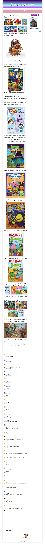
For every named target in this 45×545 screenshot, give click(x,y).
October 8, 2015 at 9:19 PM (8, 491)
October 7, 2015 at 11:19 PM (8, 469)
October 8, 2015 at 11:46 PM (8, 502)
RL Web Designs (23, 541)
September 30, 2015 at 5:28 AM (8, 386)
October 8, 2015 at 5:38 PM (8, 488)
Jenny (6, 395)
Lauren (6, 363)
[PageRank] (30, 538)
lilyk (6, 507)
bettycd (6, 438)
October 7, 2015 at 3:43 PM (8, 447)
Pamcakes (7, 416)
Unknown (7, 409)
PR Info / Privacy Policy (7, 11)
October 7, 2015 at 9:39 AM (8, 436)
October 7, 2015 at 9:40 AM (8, 440)
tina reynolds (7, 420)
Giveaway (6, 17)
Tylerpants (7, 493)
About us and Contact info (29, 10)
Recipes (8, 10)
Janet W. (6, 366)
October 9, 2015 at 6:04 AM (8, 509)
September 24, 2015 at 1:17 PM (8, 368)
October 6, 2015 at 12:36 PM (8, 418)
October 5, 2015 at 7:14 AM (8, 407)
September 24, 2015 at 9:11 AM (8, 357)
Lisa (6, 377)
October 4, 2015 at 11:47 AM (8, 393)
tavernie (6, 445)
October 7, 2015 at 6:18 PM (8, 462)
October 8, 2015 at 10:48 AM (8, 480)
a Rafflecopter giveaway (6, 340)
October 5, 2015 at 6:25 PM (8, 414)
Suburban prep (7, 353)
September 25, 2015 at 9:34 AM (8, 375)
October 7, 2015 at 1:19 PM (8, 443)
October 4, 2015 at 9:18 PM (8, 400)
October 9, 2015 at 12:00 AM (8, 505)
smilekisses (7, 471)
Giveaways (22, 10)
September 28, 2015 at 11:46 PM (8, 382)
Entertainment (17, 10)
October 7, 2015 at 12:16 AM (8, 433)
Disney (12, 10)
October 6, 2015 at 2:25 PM (8, 425)
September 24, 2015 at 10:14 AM (8, 361)
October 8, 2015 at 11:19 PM (8, 498)
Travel (5, 10)
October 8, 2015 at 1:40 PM (8, 484)
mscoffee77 (7, 402)
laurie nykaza (7, 388)
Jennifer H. (7, 500)
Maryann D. (7, 384)
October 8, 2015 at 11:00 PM (8, 495)
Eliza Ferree (7, 464)
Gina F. (6, 370)
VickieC (6, 373)
